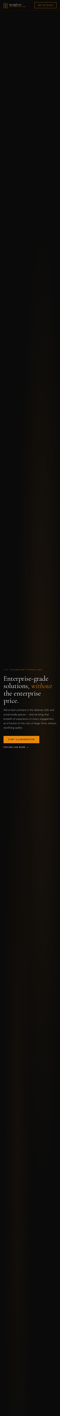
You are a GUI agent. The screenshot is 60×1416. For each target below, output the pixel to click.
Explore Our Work (14, 747)
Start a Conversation (21, 739)
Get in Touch (45, 5)
